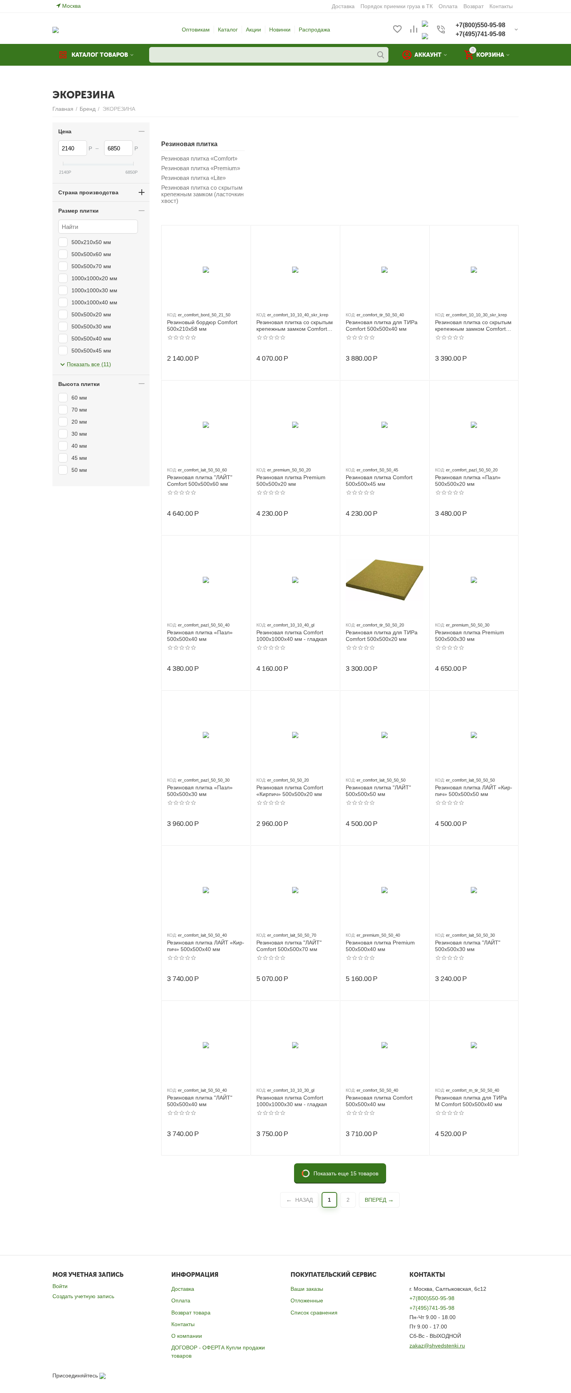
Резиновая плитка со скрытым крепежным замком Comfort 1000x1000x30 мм (473, 325)
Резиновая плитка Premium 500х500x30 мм (469, 635)
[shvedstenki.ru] (55, 29)
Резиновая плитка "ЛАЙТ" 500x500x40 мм (199, 1100)
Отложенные (307, 1300)
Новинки (280, 29)
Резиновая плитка (189, 144)
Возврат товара (191, 1312)
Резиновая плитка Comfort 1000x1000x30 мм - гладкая (291, 1100)
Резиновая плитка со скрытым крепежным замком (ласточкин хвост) (202, 194)
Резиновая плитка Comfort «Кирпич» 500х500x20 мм (289, 790)
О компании (186, 1336)
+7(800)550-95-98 (431, 1298)
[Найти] (380, 55)
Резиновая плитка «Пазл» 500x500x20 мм (468, 480)
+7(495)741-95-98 (431, 1308)
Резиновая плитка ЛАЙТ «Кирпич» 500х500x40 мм (205, 945)
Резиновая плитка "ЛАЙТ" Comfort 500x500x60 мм (199, 480)
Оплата (180, 1300)
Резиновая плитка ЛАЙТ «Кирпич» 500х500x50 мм (473, 790)
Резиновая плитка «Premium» (200, 168)
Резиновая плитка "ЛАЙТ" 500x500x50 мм (378, 790)
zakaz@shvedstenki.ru (437, 1345)
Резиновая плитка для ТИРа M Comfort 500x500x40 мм (471, 1100)
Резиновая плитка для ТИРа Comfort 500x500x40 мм (382, 325)
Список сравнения (314, 1312)
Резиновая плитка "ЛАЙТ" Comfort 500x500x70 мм (289, 945)
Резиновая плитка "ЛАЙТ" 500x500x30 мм (467, 945)
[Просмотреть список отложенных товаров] (397, 29)
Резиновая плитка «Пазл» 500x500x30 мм (200, 790)
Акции (253, 29)
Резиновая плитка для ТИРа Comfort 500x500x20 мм (382, 635)
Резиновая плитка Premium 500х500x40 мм (380, 945)
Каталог (228, 29)
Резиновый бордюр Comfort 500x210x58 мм (202, 325)
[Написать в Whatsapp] (425, 23)
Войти (60, 1286)
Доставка (182, 1289)
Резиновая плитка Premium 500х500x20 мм (291, 480)
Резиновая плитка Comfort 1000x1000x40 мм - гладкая (291, 635)
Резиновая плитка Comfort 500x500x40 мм (379, 1100)
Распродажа (314, 29)
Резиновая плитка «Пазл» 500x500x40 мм (200, 635)
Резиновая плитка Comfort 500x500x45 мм (379, 480)
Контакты (183, 1324)
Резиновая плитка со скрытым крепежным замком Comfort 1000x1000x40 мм (294, 325)
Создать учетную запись (83, 1296)
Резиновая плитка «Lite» (193, 178)
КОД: (172, 314)
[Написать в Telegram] (425, 36)
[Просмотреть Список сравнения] (414, 29)
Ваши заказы (307, 1289)
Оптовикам (196, 29)
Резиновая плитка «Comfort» (199, 158)
